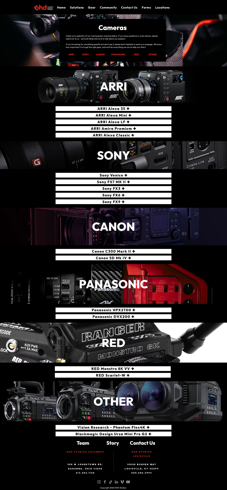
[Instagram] (99, 482)
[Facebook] (105, 482)
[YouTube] (128, 482)
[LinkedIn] (116, 482)
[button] (76, 7)
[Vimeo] (122, 482)
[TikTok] (110, 482)
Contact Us (142, 443)
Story (112, 443)
